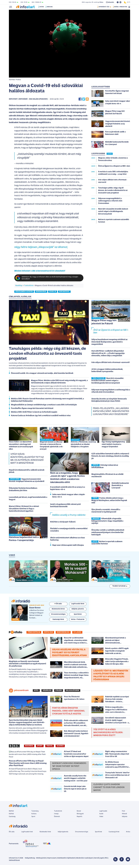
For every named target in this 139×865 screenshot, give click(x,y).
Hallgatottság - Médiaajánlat (35, 858)
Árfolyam (48, 632)
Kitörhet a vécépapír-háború (62, 522)
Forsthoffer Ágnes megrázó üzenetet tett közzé (32, 408)
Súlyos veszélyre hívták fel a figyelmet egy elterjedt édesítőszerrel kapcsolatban (69, 653)
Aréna (128, 832)
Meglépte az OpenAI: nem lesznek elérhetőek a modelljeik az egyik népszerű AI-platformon (27, 664)
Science (60, 746)
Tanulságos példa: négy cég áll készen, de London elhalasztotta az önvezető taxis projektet (47, 354)
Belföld (11, 811)
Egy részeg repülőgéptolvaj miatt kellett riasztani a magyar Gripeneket (113, 444)
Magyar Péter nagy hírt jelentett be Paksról (104, 322)
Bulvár (79, 811)
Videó (101, 816)
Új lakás (77, 632)
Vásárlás (47, 690)
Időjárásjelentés (63, 832)
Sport (39, 746)
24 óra (41, 6)
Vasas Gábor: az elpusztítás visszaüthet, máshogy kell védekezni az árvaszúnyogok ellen (21, 445)
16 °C (128, 2)
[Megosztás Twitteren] (83, 99)
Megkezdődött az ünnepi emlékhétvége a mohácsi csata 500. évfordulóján (44, 405)
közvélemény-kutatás (24, 291)
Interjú (56, 814)
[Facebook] (121, 859)
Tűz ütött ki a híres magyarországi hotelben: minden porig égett (108, 733)
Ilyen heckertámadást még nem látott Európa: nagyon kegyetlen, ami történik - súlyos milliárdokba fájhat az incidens (27, 722)
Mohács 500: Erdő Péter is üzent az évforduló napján (34, 412)
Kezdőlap (18, 285)
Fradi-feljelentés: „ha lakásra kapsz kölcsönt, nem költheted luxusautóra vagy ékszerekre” (111, 411)
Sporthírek (98, 832)
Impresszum (51, 858)
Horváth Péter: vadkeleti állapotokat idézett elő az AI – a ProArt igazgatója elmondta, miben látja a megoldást (108, 353)
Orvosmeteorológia (81, 832)
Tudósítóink (28, 285)
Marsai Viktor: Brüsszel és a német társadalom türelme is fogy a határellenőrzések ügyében (24, 508)
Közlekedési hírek (45, 832)
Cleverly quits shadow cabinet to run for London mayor (108, 787)
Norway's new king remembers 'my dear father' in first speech (69, 766)
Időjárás (124, 816)
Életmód (57, 816)
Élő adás (59, 604)
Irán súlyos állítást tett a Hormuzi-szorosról (110, 362)
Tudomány (35, 811)
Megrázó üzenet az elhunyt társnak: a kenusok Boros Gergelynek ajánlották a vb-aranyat (51, 445)
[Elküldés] (87, 99)
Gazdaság (12, 816)
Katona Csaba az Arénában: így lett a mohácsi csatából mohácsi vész (41, 416)
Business (29, 746)
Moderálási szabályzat (84, 858)
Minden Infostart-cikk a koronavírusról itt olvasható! (39, 271)
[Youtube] (128, 859)
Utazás (58, 690)
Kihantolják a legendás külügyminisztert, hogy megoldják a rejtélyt (107, 521)
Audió (101, 814)
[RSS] (115, 859)
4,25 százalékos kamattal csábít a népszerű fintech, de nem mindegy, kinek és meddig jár (110, 456)
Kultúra (33, 814)
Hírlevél (124, 814)
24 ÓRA (109, 154)
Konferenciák (63, 632)
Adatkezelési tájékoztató (66, 858)
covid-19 (52, 291)
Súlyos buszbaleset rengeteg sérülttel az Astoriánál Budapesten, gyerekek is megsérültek (109, 342)
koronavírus (41, 291)
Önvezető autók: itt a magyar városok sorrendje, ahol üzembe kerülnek (42, 373)
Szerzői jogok (99, 858)
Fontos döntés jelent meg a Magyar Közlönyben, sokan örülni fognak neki (109, 500)
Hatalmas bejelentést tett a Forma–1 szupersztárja (24, 539)
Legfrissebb (103, 811)
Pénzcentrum (34, 632)
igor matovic (64, 291)
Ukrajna (50, 6)
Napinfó (79, 816)
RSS (106, 858)
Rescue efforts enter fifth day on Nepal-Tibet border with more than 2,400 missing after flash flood (28, 763)
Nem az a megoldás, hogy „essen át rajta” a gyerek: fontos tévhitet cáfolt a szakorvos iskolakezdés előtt (67, 478)
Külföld (11, 814)
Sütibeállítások (14, 860)
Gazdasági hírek (114, 832)
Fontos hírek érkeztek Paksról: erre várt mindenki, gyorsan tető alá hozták (68, 711)
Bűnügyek (80, 814)
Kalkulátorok (72, 690)
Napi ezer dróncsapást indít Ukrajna (68, 545)
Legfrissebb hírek (27, 832)
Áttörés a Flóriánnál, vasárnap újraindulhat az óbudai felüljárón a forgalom (83, 444)
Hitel (36, 690)
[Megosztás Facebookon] (80, 99)
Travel (49, 746)
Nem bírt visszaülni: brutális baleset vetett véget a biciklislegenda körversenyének (107, 380)
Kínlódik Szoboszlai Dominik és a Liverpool (120, 485)
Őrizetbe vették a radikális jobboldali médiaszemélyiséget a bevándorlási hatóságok (107, 532)
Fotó (123, 811)
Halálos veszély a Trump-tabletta (68, 515)
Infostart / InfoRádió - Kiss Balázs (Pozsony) (28, 99)
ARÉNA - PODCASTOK (120, 6)
